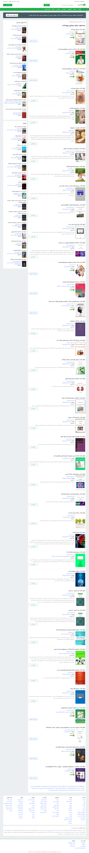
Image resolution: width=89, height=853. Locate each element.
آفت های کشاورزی (52, 657)
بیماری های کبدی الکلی (38, 348)
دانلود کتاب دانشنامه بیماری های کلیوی (75, 378)
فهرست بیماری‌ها (39, 135)
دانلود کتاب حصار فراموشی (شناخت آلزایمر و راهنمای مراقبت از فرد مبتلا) (67, 301)
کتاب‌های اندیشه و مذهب (16, 148)
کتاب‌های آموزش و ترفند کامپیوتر (15, 101)
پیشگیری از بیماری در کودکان (60, 176)
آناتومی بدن (58, 712)
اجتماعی (70, 810)
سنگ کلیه (60, 386)
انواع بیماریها (32, 135)
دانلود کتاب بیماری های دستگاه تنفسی (75, 474)
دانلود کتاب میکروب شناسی (46, 561)
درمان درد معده (41, 602)
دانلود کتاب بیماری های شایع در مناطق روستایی (73, 205)
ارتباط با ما (83, 842)
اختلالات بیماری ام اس (59, 580)
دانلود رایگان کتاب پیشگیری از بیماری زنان (40, 158)
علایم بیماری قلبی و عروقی (40, 425)
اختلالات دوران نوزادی (39, 405)
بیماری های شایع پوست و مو (64, 677)
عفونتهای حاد (50, 252)
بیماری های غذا (52, 560)
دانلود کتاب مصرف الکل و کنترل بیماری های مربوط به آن (71, 340)
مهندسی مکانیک (43, 807)
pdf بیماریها (58, 139)
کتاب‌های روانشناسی (17, 194)
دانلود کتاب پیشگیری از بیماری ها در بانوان (74, 148)
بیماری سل (47, 193)
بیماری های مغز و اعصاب (58, 542)
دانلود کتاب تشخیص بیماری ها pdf (66, 139)
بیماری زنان (51, 158)
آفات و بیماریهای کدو (42, 660)
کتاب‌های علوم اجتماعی (16, 93)
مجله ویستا (18, 92)
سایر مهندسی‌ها (43, 812)
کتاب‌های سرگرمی (18, 264)
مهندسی (64, 9)
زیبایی (33, 805)
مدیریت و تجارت (9, 807)
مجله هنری (21, 816)
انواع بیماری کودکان (55, 117)
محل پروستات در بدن (48, 96)
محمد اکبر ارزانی (70, 593)
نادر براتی (18, 128)
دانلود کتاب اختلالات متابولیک (77, 321)
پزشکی (70, 803)
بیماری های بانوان (65, 158)
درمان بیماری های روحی (54, 520)
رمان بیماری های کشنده (65, 637)
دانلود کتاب (33, 100)
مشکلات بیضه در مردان (67, 698)
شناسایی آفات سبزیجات (64, 662)
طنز (84, 807)
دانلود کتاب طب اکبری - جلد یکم (77, 591)
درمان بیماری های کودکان (65, 405)
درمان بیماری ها (67, 250)
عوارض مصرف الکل (66, 348)
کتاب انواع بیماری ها (35, 137)
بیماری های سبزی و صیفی (52, 660)
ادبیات (79, 9)
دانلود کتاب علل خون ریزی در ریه (77, 224)
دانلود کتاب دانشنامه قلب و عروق (76, 417)
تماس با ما (5, 1)
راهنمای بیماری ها (67, 561)
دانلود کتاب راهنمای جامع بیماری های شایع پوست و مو (71, 670)
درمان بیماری (71, 195)
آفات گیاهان (67, 657)
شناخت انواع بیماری (50, 501)
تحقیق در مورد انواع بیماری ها (52, 137)
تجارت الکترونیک (55, 807)
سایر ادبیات (83, 819)
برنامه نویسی (56, 805)
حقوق (71, 816)
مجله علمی (21, 812)
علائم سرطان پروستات (62, 98)
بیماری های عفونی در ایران (36, 250)
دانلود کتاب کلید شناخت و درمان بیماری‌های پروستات (71, 49)
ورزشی (33, 814)
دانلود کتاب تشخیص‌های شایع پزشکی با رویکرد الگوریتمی (70, 747)
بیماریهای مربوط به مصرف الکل (56, 348)
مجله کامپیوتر (20, 799)
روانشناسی (70, 808)
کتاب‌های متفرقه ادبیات (16, 225)
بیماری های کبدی (49, 444)
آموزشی (10, 810)
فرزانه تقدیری (17, 165)
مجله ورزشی (20, 808)
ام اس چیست (32, 579)
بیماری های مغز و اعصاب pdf (46, 542)
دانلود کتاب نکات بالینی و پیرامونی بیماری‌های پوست (71, 262)
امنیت (57, 803)
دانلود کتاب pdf (45, 560)
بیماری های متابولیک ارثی (69, 330)
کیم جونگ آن (17, 233)
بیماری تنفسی (52, 193)
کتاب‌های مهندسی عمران (16, 66)
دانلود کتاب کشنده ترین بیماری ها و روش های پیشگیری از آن (69, 456)
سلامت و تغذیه (32, 808)
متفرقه (33, 817)
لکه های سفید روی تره (40, 658)
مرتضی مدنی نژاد (70, 90)
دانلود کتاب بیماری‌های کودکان (77, 108)
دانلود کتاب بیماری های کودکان (55, 116)
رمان (84, 801)
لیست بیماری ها (61, 137)
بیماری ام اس (52, 579)
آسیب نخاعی (37, 543)
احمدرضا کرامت (70, 515)
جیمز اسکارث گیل (17, 138)
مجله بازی (21, 803)
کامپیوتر (70, 9)
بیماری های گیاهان (60, 657)
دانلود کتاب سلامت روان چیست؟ (76, 513)
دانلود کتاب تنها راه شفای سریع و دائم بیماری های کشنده (70, 630)
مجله (53, 9)
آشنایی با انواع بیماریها (69, 137)
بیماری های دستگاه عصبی (54, 543)
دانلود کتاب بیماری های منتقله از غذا (76, 552)
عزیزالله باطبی (70, 169)
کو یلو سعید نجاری (16, 112)
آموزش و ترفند (56, 801)
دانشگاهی (59, 286)
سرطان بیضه (36, 696)
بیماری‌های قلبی (68, 770)
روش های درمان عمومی (67, 600)
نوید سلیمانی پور (17, 65)
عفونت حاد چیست (67, 254)
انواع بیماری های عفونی (58, 252)
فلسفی (70, 814)
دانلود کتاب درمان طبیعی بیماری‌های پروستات (73, 69)
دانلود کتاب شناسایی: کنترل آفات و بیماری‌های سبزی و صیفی (69, 649)
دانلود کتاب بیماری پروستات (78, 29)
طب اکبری (50, 600)
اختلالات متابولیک (35, 329)
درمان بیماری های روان (44, 520)
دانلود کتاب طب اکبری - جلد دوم (77, 610)
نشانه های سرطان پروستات (60, 788)
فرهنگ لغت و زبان (81, 816)
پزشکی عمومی (68, 712)
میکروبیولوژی (52, 250)
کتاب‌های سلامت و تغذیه (56, 556)
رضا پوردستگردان (70, 188)
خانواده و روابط (32, 803)
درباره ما (83, 844)
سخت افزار (57, 808)
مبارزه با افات (40, 657)
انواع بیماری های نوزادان (44, 116)
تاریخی (70, 805)
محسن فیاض (70, 672)
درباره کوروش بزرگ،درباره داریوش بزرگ (59, 786)
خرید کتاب (72, 846)
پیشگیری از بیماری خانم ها (42, 156)
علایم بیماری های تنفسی (45, 482)
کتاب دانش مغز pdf (67, 542)
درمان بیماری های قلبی (51, 425)
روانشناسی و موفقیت (8, 803)
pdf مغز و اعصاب (40, 540)
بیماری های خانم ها (58, 158)
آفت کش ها (45, 657)
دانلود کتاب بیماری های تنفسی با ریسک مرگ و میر (72, 186)
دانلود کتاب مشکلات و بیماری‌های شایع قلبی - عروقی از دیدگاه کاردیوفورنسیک (65, 766)
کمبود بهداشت (60, 367)
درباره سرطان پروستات (65, 96)
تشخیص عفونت (44, 252)
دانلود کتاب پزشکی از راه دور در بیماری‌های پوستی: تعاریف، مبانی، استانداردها (65, 727)
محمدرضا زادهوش (16, 193)
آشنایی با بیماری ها (66, 174)
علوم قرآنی (67, 639)
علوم (75, 9)
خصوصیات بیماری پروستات (74, 790)
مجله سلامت (20, 814)
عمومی (58, 9)
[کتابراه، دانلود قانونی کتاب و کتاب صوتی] (72, 37)
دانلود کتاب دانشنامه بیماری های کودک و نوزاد (73, 398)
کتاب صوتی (47, 9)
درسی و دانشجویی (68, 817)
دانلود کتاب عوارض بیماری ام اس (76, 571)
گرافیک (57, 814)
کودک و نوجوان (32, 810)
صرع (41, 543)
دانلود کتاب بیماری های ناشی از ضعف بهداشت (73, 360)
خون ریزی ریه (52, 232)
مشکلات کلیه (54, 386)
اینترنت (57, 799)
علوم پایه (70, 821)
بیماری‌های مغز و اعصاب (66, 286)
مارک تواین (18, 74)
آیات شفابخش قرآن (61, 639)
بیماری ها (56, 501)
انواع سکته (39, 462)
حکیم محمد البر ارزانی (43, 600)
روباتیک (45, 810)
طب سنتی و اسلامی (56, 598)
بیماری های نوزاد (47, 405)
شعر (84, 803)
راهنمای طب (63, 598)
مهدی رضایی (17, 46)
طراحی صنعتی (44, 799)
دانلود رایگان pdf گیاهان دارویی (41, 621)
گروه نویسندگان (70, 284)
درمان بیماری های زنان (62, 621)
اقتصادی (70, 799)
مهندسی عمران (44, 801)
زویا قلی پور (18, 184)
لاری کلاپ (71, 71)
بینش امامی (70, 51)
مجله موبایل (20, 801)
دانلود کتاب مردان (43, 696)
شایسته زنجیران (70, 304)
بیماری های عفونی (59, 250)
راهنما (10, 1)
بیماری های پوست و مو (53, 677)
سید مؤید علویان (70, 439)
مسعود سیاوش (70, 342)
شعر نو (84, 805)
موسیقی (33, 812)
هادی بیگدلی (17, 147)
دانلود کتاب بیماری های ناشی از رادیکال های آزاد (73, 494)
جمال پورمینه (70, 632)
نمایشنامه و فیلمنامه (81, 814)
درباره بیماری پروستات (71, 786)
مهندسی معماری (43, 803)
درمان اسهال (35, 619)
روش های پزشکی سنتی (57, 600)
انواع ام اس (66, 580)
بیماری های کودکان (66, 116)
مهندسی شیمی (43, 808)
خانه (84, 9)
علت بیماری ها (40, 598)
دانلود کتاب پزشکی (47, 598)
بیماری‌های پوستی (67, 266)
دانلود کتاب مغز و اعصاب (78, 532)
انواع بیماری (38, 139)
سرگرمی (33, 807)
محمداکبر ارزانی (70, 612)
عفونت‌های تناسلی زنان (34, 254)
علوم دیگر (70, 823)
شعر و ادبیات (9, 799)
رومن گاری (18, 83)
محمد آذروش (17, 204)
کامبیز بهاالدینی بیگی (69, 730)
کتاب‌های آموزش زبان (17, 114)
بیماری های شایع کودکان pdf (65, 117)
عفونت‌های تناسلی (54, 254)
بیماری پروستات (40, 788)
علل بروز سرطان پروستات (39, 96)
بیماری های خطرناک (58, 462)
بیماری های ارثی (60, 330)
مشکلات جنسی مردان (57, 698)
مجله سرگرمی (20, 805)
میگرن (44, 543)
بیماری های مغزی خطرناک (65, 543)
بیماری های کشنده (66, 462)
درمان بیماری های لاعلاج (55, 637)
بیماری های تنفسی (66, 482)
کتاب (74, 832)
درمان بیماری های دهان (59, 602)
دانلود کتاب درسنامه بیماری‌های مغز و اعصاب (73, 282)
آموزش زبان (83, 817)
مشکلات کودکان (50, 174)
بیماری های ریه (41, 193)
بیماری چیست (42, 137)
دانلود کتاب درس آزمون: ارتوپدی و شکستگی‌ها (73, 708)
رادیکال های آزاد (67, 501)
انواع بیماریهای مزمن (66, 135)
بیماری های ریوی (58, 482)
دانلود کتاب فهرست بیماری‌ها (77, 128)
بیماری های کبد (46, 348)
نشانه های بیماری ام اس (40, 579)
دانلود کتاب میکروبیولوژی (58, 561)
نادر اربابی (71, 264)
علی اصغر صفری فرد (69, 151)
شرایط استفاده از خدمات (80, 848)
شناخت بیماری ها (33, 193)
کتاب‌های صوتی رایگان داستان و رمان (14, 84)
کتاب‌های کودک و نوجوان (16, 75)
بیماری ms (48, 579)
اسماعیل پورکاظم (70, 651)
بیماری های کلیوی (66, 386)
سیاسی (70, 812)
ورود (18, 1)
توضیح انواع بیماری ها (56, 135)
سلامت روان (67, 520)
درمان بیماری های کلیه (52, 621)
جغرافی (70, 807)
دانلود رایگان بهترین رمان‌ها (16, 29)
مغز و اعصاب (67, 540)
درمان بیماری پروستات (63, 790)
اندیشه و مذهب (69, 801)
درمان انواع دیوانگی (68, 602)
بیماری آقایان (68, 33)
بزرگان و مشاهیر (31, 799)
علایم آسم (52, 482)
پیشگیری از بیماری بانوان (53, 156)
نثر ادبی (83, 810)
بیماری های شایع (36, 174)
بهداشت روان (62, 520)
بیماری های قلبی (59, 425)
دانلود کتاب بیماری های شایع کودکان (75, 166)
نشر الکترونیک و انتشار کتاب (79, 1)
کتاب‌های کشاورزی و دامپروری (65, 653)
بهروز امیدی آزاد (70, 710)
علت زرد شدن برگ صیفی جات (52, 658)
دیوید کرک (71, 32)
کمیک (84, 808)
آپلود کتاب (7, 5)
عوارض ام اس (71, 580)
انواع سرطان (44, 462)
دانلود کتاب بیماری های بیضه (77, 688)
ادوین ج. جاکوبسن (69, 749)
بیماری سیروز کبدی (42, 444)
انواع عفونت (60, 254)
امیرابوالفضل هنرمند (16, 261)
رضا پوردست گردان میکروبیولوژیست (63, 193)
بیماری (31, 348)
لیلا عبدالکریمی (70, 769)
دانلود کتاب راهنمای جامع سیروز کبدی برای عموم (73, 436)
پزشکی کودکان (44, 174)
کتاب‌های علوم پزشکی (66, 92)
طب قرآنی (72, 639)
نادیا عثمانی (18, 28)
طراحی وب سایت (55, 812)
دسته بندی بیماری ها (47, 135)
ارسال (60, 834)
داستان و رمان (9, 801)
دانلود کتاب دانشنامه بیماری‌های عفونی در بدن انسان (72, 243)
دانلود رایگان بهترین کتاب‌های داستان (14, 48)
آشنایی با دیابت (50, 462)
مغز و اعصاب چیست (60, 540)
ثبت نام (14, 1)
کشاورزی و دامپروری (68, 819)
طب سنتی (68, 598)
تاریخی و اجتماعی (8, 805)
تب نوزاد (33, 405)
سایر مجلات (20, 817)
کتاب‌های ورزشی (18, 57)
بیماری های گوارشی (37, 561)
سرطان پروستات (57, 96)
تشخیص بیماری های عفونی (68, 252)
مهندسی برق (44, 805)
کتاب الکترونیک (71, 842)
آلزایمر (47, 543)
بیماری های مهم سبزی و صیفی (65, 658)
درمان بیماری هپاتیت (58, 444)
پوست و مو (46, 677)
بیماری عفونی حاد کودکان (45, 117)
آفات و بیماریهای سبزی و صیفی (64, 660)
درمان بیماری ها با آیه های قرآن (35, 637)
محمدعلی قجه (17, 252)
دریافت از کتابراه (33, 41)
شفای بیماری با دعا (46, 637)
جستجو (46, 5)
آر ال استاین (18, 37)
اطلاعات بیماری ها (33, 462)
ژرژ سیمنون (18, 156)
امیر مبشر (18, 243)
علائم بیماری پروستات (53, 790)
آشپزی (33, 801)
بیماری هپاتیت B (66, 444)
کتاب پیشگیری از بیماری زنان (64, 156)
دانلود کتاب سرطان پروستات (78, 88)
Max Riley (18, 56)
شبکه (58, 810)
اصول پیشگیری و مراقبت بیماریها (47, 139)
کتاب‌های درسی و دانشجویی (9, 103)
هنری (34, 816)
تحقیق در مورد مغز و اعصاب (50, 540)
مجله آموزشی (20, 810)
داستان (83, 799)
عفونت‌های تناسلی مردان (45, 254)
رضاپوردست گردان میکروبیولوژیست (63, 579)
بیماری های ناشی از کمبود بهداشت (50, 367)
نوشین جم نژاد (17, 174)
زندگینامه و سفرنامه (81, 812)
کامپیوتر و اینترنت (55, 816)
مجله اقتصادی (20, 807)
